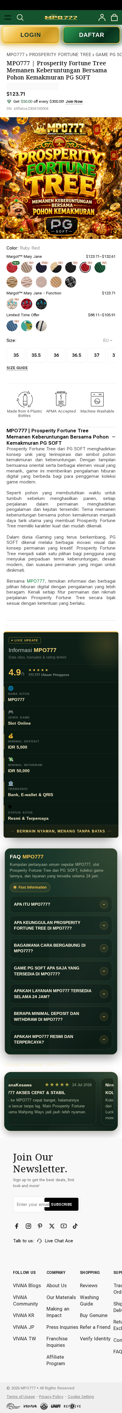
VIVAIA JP (23, 1327)
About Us (56, 1285)
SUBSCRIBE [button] (61, 1204)
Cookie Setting (81, 1396)
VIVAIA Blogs (27, 1285)
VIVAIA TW (24, 1339)
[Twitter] (52, 1226)
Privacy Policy (51, 1396)
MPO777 (16, 54)
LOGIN (30, 35)
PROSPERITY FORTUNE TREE (60, 54)
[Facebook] (17, 1226)
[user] (102, 18)
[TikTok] (76, 1226)
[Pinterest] (40, 1226)
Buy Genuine (93, 1315)
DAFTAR (91, 35)
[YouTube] (64, 1226)
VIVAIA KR (23, 1315)
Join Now (74, 101)
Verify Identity (95, 1339)
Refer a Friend (95, 1327)
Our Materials (61, 1297)
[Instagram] (29, 1226)
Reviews (88, 1285)
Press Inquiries (62, 1327)
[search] (20, 18)
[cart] (114, 18)
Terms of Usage (21, 1396)
